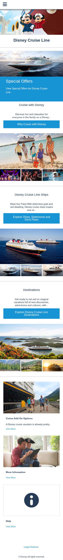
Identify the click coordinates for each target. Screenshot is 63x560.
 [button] (5, 4)
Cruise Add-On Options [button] (19, 418)
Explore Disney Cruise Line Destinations (31, 313)
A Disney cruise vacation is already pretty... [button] (28, 424)
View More (11, 429)
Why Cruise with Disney (31, 124)
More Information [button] (16, 472)
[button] (31, 76)
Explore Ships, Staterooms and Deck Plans (31, 218)
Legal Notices (31, 547)
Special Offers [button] (19, 81)
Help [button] (8, 521)
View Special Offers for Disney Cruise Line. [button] (26, 90)
